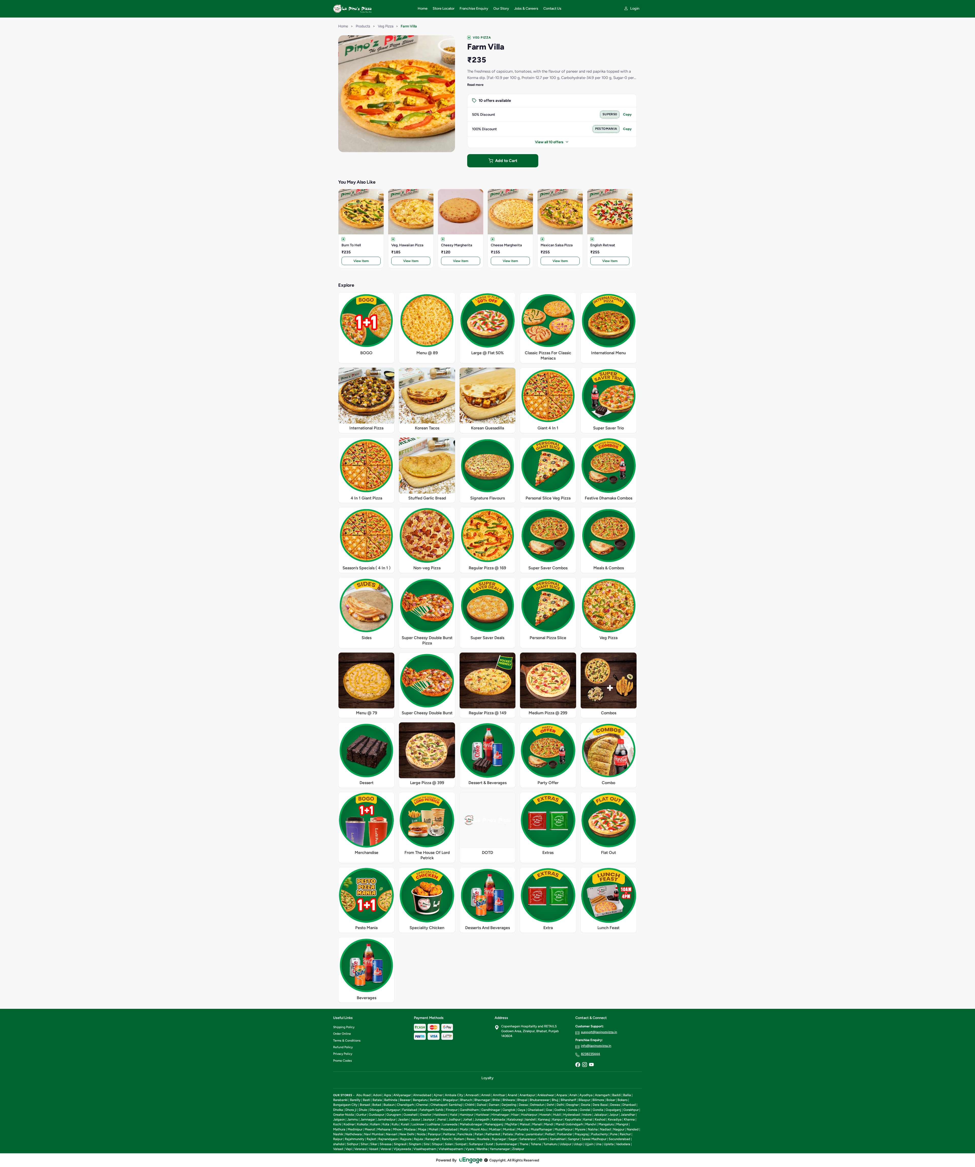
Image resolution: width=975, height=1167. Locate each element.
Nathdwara (353, 1134)
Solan (449, 1144)
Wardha (482, 1149)
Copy (627, 114)
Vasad (373, 1149)
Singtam (415, 1144)
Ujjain (589, 1144)
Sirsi (427, 1144)
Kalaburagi (515, 1119)
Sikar (373, 1144)
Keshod (600, 1119)
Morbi (464, 1129)
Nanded (633, 1129)
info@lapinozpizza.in (596, 1046)
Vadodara (623, 1144)
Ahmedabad (422, 1095)
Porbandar (564, 1134)
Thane (523, 1144)
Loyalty (487, 1078)
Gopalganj (613, 1110)
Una (599, 1144)
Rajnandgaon (388, 1139)
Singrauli (400, 1144)
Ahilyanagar (402, 1095)
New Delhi (406, 1134)
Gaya (521, 1110)
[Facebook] (577, 1064)
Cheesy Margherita (456, 245)
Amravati (472, 1095)
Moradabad (449, 1129)
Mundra (522, 1129)
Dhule (363, 1110)
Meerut (370, 1129)
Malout (525, 1124)
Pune (614, 1134)
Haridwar (482, 1114)
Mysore (580, 1129)
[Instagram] (584, 1064)
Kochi (337, 1124)
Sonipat (461, 1144)
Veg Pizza (385, 26)
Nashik (338, 1134)
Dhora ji (350, 1110)
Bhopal (522, 1100)
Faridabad (409, 1110)
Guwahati (410, 1114)
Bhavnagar (482, 1100)
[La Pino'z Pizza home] (372, 8)
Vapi (348, 1149)
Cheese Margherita (506, 245)
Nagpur (618, 1129)
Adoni (377, 1095)
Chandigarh (405, 1105)
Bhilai (496, 1100)
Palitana (449, 1134)
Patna (519, 1134)
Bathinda (390, 1100)
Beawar (405, 1100)
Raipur (338, 1139)
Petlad (550, 1134)
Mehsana (384, 1129)
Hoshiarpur (529, 1114)
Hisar (515, 1114)
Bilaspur (584, 1100)
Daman (494, 1105)
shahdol (339, 1144)
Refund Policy (343, 1047)
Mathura (339, 1129)
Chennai (422, 1105)
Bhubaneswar (539, 1100)
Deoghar (572, 1105)
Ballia (627, 1095)
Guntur (361, 1114)
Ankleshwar (545, 1095)
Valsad (338, 1149)
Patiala (508, 1134)
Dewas (615, 1105)
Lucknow (417, 1124)
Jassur (415, 1119)
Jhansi (441, 1119)
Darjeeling (508, 1105)
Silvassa (386, 1144)
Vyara (469, 1149)
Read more (475, 85)
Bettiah (435, 1100)
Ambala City (454, 1095)
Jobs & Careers (526, 8)
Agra (387, 1095)
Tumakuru (550, 1144)
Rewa (471, 1139)
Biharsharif (568, 1100)
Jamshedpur (386, 1119)
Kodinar (349, 1124)
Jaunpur (428, 1119)
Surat (489, 1144)
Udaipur (565, 1144)
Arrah (573, 1095)
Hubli (557, 1114)
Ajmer (438, 1095)
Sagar (512, 1139)
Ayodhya (586, 1095)
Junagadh (482, 1119)
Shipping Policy (343, 1027)
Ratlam (459, 1139)
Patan (479, 1134)
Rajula (418, 1139)
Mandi (548, 1124)
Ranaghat (432, 1139)
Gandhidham (469, 1110)
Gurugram (393, 1114)
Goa (549, 1110)
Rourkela (483, 1139)
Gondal (585, 1110)
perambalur (534, 1134)
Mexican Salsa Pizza (557, 245)
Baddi (616, 1095)
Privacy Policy (342, 1054)
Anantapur (527, 1095)
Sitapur (437, 1144)
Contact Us (552, 8)
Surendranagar (506, 1144)
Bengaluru (420, 1100)
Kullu (395, 1124)
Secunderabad (619, 1139)
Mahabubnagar (471, 1124)
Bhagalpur (450, 1100)
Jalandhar (628, 1114)
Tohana (536, 1144)
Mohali (433, 1129)
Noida (421, 1134)
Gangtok (508, 1110)
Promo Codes (342, 1060)
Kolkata (362, 1124)
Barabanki (340, 1100)
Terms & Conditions (347, 1040)
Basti (366, 1100)
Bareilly (355, 1100)
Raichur (625, 1134)
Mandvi (590, 1124)
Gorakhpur (631, 1110)
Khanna (629, 1119)
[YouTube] (591, 1064)
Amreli (486, 1095)
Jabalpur (600, 1114)
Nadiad (605, 1129)
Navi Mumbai (374, 1134)
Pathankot (492, 1134)
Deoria (585, 1105)
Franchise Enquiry (474, 8)
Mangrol (622, 1124)
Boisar (610, 1100)
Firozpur (452, 1110)
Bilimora (598, 1100)
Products (363, 26)
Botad (376, 1105)
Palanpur (434, 1134)
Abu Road (363, 1095)
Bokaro (622, 1100)
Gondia (598, 1110)
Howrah (545, 1114)
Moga (422, 1129)
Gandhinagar (490, 1110)
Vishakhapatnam (450, 1149)
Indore (587, 1114)
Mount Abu (478, 1129)
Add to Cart (506, 160)
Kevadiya (615, 1119)
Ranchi (447, 1139)
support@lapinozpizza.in (599, 1032)
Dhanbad (629, 1105)
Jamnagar (367, 1119)
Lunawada (450, 1124)
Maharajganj (493, 1124)
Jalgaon (339, 1119)
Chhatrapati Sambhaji (446, 1105)
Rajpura (406, 1139)
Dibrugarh (376, 1110)
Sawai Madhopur (594, 1139)
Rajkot (371, 1139)
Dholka (338, 1110)
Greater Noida (343, 1114)
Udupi (578, 1144)
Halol (453, 1114)
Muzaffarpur (564, 1129)
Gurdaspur (376, 1114)
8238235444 (590, 1054)
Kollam (375, 1124)
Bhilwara (508, 1100)
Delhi (560, 1105)
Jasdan (403, 1119)
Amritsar (499, 1095)
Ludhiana (433, 1124)
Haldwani (440, 1114)
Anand (512, 1095)
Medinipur (355, 1129)
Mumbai (509, 1129)
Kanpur (557, 1119)
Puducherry (599, 1134)
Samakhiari (558, 1139)
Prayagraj (582, 1134)
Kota (385, 1124)
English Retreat (602, 245)
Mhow (397, 1129)
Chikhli (470, 1105)
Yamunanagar (500, 1149)
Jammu (352, 1119)
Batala (377, 1100)
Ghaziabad (536, 1110)
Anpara (561, 1095)
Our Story (501, 8)
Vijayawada (402, 1149)
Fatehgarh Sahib (431, 1110)
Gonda (572, 1110)
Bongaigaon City (345, 1105)
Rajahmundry (354, 1139)
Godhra (559, 1110)
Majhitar (511, 1124)
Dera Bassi (600, 1105)
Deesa (523, 1105)
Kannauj (544, 1119)
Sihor (364, 1144)
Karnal (587, 1119)
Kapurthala (573, 1119)
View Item (361, 261)
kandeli (530, 1119)
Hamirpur (466, 1114)
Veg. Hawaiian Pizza (407, 245)
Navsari (391, 1134)
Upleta (609, 1144)
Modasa (410, 1129)
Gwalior (425, 1114)
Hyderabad (571, 1114)
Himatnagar (500, 1114)
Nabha (593, 1129)
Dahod (481, 1105)
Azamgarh (602, 1095)
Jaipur (613, 1114)
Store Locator (443, 8)
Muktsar (495, 1129)
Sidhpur (352, 1144)
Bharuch (466, 1100)
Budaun (389, 1105)
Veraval (385, 1149)
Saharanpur (527, 1139)
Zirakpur (518, 1149)
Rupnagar (499, 1139)
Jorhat (467, 1119)
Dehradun (537, 1105)
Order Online (342, 1033)
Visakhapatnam (424, 1149)
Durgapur (393, 1110)
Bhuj (555, 1100)
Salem (542, 1139)
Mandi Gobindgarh (569, 1124)
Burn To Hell (351, 245)
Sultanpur (476, 1144)
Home (423, 8)
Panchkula (464, 1134)
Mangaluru (606, 1124)
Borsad (365, 1105)
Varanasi (360, 1149)
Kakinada (498, 1119)
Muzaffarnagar (541, 1129)
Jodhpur (454, 1119)
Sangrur (573, 1139)
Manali (537, 1124)
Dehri (550, 1105)
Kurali (405, 1124)
